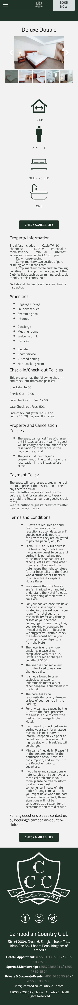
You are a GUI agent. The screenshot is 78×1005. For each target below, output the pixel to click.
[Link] (39, 5)
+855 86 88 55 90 (56, 976)
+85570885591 (49, 967)
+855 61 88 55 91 (48, 957)
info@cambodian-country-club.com (39, 986)
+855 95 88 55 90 (39, 981)
